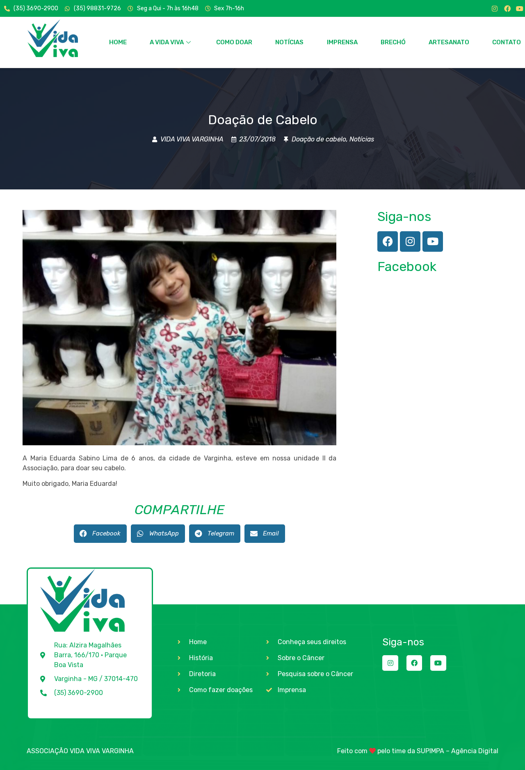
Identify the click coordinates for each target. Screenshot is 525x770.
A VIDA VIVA (167, 42)
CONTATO (506, 42)
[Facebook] (507, 8)
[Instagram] (494, 8)
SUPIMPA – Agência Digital (457, 751)
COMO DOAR (234, 42)
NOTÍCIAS (289, 42)
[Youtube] (519, 8)
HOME (118, 42)
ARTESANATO (449, 42)
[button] (100, 533)
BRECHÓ (393, 42)
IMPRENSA (342, 42)
